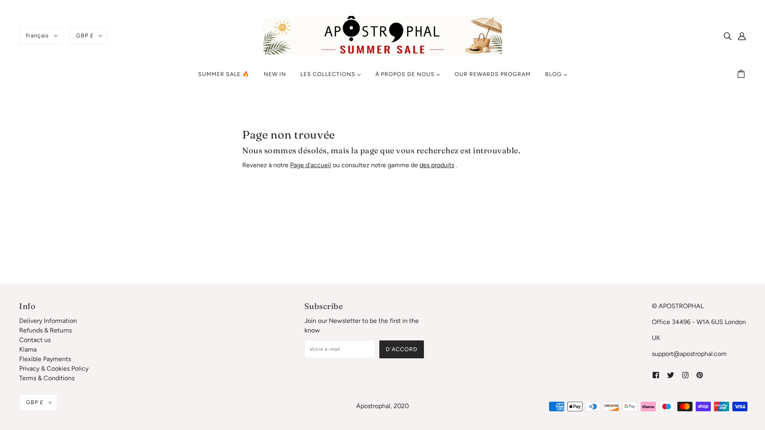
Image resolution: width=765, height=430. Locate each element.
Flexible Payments (45, 359)
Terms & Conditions (47, 378)
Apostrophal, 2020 (382, 406)
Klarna (28, 349)
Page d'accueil (310, 165)
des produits (437, 165)
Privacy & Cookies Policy (53, 368)
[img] (727, 36)
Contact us (35, 340)
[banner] (382, 35)
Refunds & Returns (45, 330)
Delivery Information (48, 320)
